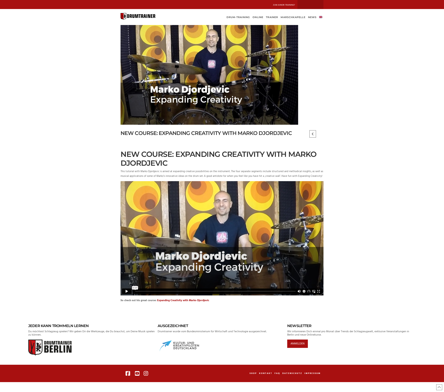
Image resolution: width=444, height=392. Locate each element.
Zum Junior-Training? (284, 5)
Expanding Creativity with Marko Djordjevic (183, 300)
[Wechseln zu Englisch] (320, 17)
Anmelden (298, 343)
